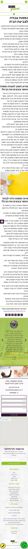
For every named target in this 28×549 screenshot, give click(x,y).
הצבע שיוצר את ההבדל (14, 510)
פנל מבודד (14, 515)
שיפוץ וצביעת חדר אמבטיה (14, 513)
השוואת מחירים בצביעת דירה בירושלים (14, 507)
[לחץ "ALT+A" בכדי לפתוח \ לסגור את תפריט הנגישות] (2, 222)
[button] (14, 14)
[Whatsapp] (26, 2)
